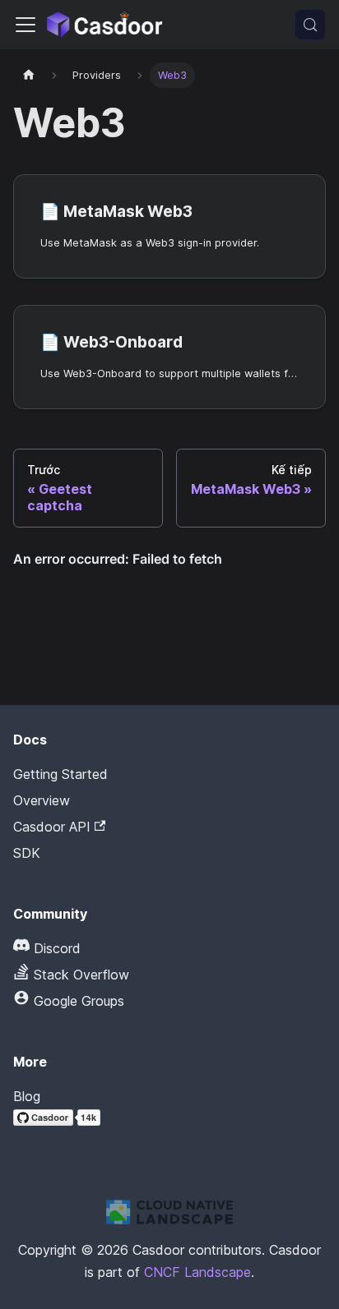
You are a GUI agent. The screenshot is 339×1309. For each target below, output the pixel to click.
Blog (26, 1096)
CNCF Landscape (197, 1272)
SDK (26, 853)
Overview (41, 800)
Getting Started (60, 774)
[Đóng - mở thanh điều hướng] (25, 24)
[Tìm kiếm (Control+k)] (310, 24)
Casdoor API (52, 826)
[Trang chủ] (28, 75)
